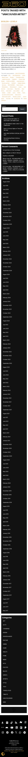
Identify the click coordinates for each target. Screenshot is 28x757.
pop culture (16, 90)
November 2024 (7, 263)
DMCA (12, 750)
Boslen (12, 77)
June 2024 (6, 282)
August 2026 (6, 181)
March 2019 (6, 525)
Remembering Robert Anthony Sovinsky (12, 139)
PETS (4, 663)
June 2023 (6, 328)
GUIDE (4, 648)
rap (22, 90)
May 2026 (5, 193)
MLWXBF (11, 155)
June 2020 (6, 467)
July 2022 (5, 371)
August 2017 (6, 599)
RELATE (5, 671)
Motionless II (13, 87)
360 (9, 75)
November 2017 (7, 587)
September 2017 (7, 595)
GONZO (13, 83)
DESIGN (5, 632)
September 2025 (7, 224)
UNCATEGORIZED (20, 73)
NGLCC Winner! (17, 153)
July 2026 (5, 185)
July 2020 (5, 464)
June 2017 (5, 606)
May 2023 (5, 332)
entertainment (20, 81)
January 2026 (6, 208)
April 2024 (5, 290)
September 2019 (7, 502)
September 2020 (7, 456)
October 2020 (7, 452)
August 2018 (6, 552)
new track (8, 90)
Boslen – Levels (9, 21)
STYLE (4, 683)
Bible (10, 750)
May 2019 (5, 518)
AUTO (4, 625)
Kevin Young (20, 85)
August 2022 (6, 367)
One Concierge (16, 150)
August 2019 (6, 506)
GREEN (5, 644)
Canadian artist (20, 77)
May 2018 (5, 564)
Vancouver (18, 94)
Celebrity (14, 79)
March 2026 (6, 201)
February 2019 (6, 529)
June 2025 (6, 236)
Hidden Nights (21, 83)
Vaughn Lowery (17, 96)
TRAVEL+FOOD (7, 690)
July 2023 (5, 324)
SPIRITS (5, 675)
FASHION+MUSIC (7, 636)
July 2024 (5, 278)
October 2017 (6, 591)
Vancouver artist (6, 96)
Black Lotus (5, 77)
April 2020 (5, 475)
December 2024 (7, 259)
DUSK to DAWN (10, 81)
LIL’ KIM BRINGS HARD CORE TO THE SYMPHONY (13, 124)
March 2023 (6, 340)
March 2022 (6, 386)
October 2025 (6, 220)
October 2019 (6, 498)
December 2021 (7, 398)
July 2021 (5, 417)
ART (4, 621)
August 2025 (6, 228)
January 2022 (6, 394)
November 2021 (7, 402)
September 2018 (7, 549)
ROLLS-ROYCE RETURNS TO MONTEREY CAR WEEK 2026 (11, 119)
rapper (3, 92)
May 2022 (5, 379)
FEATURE (5, 640)
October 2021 (6, 406)
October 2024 (6, 266)
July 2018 (5, 556)
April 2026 (5, 197)
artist (23, 75)
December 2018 (7, 537)
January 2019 (6, 533)
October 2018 (6, 545)
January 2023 (6, 348)
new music (10, 89)
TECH (4, 686)
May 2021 (5, 425)
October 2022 (6, 359)
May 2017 (5, 610)
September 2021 (7, 409)
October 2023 (6, 313)
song (14, 92)
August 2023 (6, 321)
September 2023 (7, 317)
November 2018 (7, 541)
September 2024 (7, 270)
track (23, 92)
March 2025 (6, 247)
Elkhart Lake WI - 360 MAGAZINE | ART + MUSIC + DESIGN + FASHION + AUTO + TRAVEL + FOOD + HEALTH (13, 160)
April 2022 (5, 382)
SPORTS (5, 679)
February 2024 (7, 297)
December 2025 (7, 212)
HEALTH (5, 652)
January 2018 (6, 579)
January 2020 (6, 487)
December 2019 (7, 491)
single (9, 92)
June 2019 (5, 514)
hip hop (4, 85)
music (20, 87)
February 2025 (7, 251)
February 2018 (6, 576)
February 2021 (6, 436)
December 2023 (7, 305)
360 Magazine (16, 75)
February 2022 (7, 390)
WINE (4, 702)
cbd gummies (6, 150)
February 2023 (7, 344)
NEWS (4, 659)
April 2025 (5, 243)
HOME (4, 655)
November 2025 (7, 216)
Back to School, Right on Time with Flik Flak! (13, 129)
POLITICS (5, 667)
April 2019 (5, 521)
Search (4, 106)
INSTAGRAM (11, 85)
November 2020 (7, 448)
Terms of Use (17, 750)
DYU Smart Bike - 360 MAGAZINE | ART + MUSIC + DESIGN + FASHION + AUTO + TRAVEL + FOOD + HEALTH (14, 168)
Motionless (5, 87)
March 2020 (6, 479)
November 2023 (7, 309)
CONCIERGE (6, 628)
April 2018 (5, 568)
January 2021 (6, 440)
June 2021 (5, 421)
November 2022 (7, 355)
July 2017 (5, 603)
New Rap (17, 89)
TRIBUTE (5, 694)
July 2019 (5, 510)
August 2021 (6, 413)
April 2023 (5, 336)
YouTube (8, 98)
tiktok (18, 92)
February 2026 (7, 205)
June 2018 (5, 560)
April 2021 (5, 429)
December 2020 (7, 444)
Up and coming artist (7, 94)
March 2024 (6, 293)
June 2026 (6, 189)
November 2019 (7, 494)
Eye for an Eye (5, 83)
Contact (15, 752)
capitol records (6, 79)
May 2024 (5, 286)
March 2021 (6, 433)
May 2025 (5, 239)
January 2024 (6, 301)
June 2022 (6, 375)
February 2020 (7, 483)
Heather (5, 155)
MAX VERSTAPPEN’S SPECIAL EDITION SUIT (14, 134)
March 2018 (6, 572)
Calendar (6, 750)
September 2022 (7, 363)
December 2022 (7, 351)
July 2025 (5, 232)
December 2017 (7, 583)
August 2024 (6, 274)
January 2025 (6, 255)
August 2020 (6, 460)
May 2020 (5, 471)
